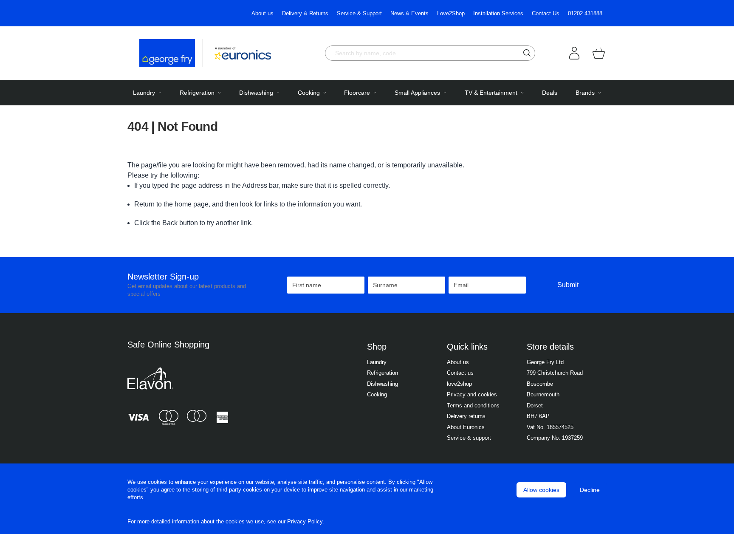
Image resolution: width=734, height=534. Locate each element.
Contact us (460, 373)
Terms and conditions (473, 405)
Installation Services (498, 13)
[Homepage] (171, 53)
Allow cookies (541, 489)
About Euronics (466, 427)
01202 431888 (585, 13)
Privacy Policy (304, 521)
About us (262, 13)
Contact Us (545, 13)
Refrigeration (382, 373)
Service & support (469, 438)
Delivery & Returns (305, 13)
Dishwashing (382, 384)
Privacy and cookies (472, 394)
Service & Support (359, 13)
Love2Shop (451, 13)
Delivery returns (466, 416)
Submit (568, 284)
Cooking (377, 394)
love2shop (459, 384)
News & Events (409, 13)
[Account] (574, 53)
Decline (590, 489)
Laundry (377, 362)
